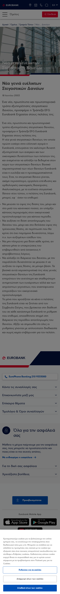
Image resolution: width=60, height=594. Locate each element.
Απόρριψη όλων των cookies (30, 579)
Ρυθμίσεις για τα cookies (30, 570)
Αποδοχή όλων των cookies (30, 588)
